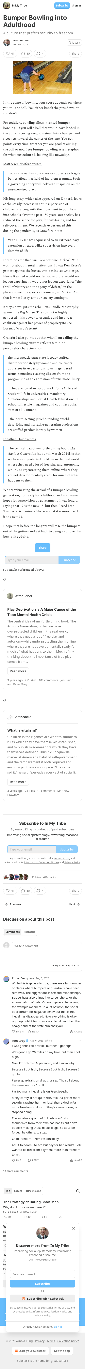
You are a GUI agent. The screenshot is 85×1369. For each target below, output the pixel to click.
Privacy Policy (42, 1315)
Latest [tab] (18, 1191)
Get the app (62, 1351)
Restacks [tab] (29, 932)
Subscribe (62, 5)
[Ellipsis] (80, 978)
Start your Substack (32, 1351)
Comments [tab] (13, 932)
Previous (15, 904)
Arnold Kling (21, 40)
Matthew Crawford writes (22, 164)
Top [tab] (8, 1191)
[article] (42, 1209)
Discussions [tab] (33, 1191)
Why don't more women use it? (24, 1207)
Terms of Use (61, 1307)
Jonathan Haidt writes (19, 439)
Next (72, 904)
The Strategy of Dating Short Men (31, 1202)
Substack (23, 1361)
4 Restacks (49, 877)
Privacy (39, 1341)
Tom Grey (18, 1041)
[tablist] (20, 932)
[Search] (78, 1191)
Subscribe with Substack (45, 1298)
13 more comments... (16, 1171)
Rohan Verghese (23, 978)
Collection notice (68, 1341)
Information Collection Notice (49, 1311)
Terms (51, 1341)
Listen (76, 42)
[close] (73, 1228)
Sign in (76, 5)
